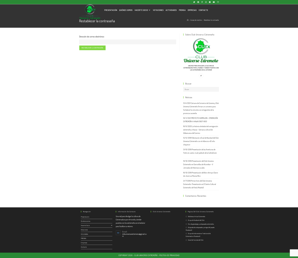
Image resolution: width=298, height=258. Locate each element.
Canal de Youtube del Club (195, 240)
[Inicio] (187, 20)
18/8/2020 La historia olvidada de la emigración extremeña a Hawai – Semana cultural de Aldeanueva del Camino (200, 129)
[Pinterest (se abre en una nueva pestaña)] (203, 2)
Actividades (84, 234)
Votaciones (84, 230)
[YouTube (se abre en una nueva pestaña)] (214, 2)
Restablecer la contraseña (211, 20)
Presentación (85, 217)
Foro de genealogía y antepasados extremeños (201, 224)
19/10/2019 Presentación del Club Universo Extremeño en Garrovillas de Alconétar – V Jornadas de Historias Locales (198, 164)
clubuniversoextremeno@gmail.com (134, 235)
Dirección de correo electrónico (91, 36)
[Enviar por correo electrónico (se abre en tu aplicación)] (218, 2)
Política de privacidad (169, 255)
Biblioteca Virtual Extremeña (196, 216)
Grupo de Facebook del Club (196, 220)
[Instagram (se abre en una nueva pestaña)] (206, 2)
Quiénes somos (85, 221)
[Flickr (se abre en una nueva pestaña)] (210, 2)
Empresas (84, 243)
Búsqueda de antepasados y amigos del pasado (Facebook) (200, 228)
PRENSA (83, 238)
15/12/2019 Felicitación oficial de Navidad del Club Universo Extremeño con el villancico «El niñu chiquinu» (201, 141)
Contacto (84, 247)
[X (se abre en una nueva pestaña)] (195, 2)
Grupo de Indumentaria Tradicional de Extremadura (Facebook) (198, 235)
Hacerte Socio (85, 225)
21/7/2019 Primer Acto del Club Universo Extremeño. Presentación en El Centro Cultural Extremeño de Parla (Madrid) (199, 184)
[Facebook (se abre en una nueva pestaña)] (199, 2)
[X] (201, 75)
